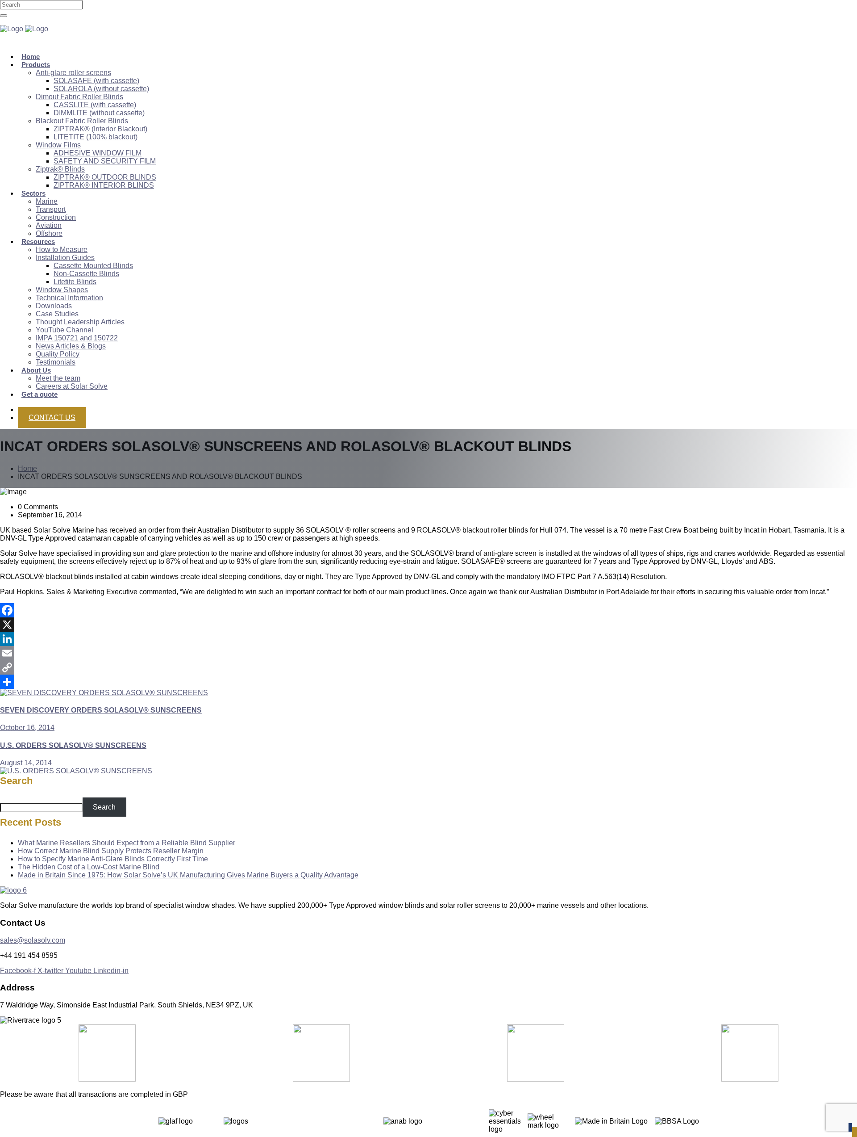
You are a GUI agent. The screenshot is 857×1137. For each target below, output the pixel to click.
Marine (47, 201)
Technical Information (69, 298)
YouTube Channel (64, 330)
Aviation (49, 225)
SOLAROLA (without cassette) (101, 88)
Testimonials (55, 362)
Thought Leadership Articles (80, 322)
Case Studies (57, 314)
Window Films (58, 145)
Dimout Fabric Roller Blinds (79, 97)
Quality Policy (57, 354)
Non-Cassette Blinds (86, 273)
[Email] (428, 653)
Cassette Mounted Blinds (93, 265)
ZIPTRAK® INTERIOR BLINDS (104, 185)
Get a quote (39, 394)
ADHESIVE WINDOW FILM (97, 153)
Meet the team (58, 378)
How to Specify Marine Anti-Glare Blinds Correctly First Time (113, 859)
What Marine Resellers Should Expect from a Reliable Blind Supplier (126, 843)
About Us (36, 370)
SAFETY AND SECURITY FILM (105, 161)
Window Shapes (62, 290)
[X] (428, 624)
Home (27, 468)
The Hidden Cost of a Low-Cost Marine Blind (88, 867)
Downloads (54, 306)
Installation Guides (65, 257)
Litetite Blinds (75, 281)
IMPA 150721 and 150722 (77, 338)
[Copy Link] (428, 667)
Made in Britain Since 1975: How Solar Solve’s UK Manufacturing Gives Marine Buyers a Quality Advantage (188, 875)
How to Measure (61, 249)
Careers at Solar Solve (72, 386)
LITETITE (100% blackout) (95, 137)
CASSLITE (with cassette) (95, 105)
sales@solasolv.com (32, 940)
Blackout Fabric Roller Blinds (82, 121)
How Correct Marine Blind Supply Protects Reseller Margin (111, 851)
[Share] (428, 682)
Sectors (33, 193)
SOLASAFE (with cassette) (96, 80)
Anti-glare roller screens (73, 72)
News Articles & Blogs (71, 346)
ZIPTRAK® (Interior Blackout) (100, 129)
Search (16, 780)
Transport (51, 209)
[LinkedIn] (428, 639)
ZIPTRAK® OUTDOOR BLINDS (105, 177)
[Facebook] (428, 610)
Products (35, 64)
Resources (38, 241)
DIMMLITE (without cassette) (99, 113)
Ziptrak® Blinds (60, 169)
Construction (56, 217)
